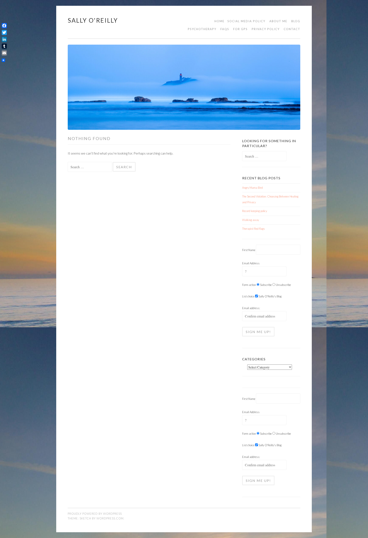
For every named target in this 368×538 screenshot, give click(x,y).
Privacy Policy (266, 29)
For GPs (240, 29)
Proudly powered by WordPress (95, 513)
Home (219, 21)
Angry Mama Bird (252, 187)
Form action (249, 285)
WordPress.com (110, 518)
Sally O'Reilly (93, 20)
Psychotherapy (202, 29)
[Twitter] (4, 32)
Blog (295, 21)
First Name (248, 250)
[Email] (4, 53)
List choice (248, 296)
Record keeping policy (254, 211)
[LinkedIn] (4, 39)
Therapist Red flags (253, 228)
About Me (278, 21)
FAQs (224, 29)
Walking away (250, 220)
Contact (292, 29)
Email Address (251, 263)
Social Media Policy (246, 21)
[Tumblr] (4, 46)
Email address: (251, 308)
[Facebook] (4, 25)
